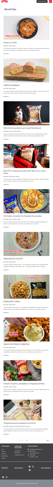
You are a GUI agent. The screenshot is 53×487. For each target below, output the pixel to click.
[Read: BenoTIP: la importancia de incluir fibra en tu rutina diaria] (26, 155)
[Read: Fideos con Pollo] (26, 27)
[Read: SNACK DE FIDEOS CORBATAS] (26, 329)
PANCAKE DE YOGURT (13, 258)
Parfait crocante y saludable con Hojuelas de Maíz (24, 383)
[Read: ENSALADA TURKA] (26, 286)
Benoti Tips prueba (13, 426)
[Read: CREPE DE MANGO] (26, 70)
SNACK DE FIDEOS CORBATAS (16, 344)
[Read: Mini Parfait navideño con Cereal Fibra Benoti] (26, 113)
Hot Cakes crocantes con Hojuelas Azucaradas (23, 216)
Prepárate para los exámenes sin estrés (20, 423)
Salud (10, 176)
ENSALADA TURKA (12, 301)
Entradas (20, 426)
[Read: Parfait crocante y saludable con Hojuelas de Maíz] (22, 370)
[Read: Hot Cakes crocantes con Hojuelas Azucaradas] (26, 201)
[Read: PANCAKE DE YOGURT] (26, 243)
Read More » (6, 53)
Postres (10, 131)
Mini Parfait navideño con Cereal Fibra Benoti (22, 128)
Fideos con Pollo (10, 42)
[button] (42, 1)
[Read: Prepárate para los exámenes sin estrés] (22, 409)
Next (48, 440)
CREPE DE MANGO (12, 85)
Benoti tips (6, 45)
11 (27, 440)
